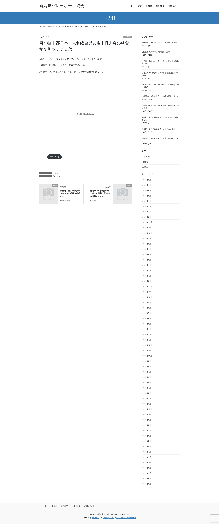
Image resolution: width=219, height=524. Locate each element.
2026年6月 (146, 190)
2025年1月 (146, 281)
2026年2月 (146, 212)
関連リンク (76, 506)
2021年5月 (146, 484)
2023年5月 (146, 382)
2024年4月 (146, 329)
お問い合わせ (89, 506)
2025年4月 (146, 265)
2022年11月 (147, 414)
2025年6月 (146, 254)
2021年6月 (146, 478)
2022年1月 (146, 457)
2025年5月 (146, 260)
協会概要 (64, 506)
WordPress (95, 518)
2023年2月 (146, 398)
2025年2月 (146, 276)
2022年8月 (146, 425)
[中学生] (122, 190)
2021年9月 (146, 468)
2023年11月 (147, 350)
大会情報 (53, 506)
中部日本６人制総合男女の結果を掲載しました (160, 96)
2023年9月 (146, 361)
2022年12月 (147, 409)
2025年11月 (147, 228)
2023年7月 (146, 372)
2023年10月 (147, 356)
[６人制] (48, 190)
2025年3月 (146, 270)
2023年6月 (146, 377)
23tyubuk (42, 157)
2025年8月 (146, 244)
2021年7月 (146, 473)
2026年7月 (146, 185)
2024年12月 (147, 286)
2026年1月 (146, 217)
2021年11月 (147, 462)
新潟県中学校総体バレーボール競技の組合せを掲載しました (100, 193)
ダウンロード (54, 157)
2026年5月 (146, 196)
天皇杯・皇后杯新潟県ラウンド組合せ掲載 (158, 129)
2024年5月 (146, 324)
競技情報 (146, 162)
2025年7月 (146, 249)
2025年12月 (147, 222)
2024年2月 (146, 334)
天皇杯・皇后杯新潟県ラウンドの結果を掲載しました (70, 193)
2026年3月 (146, 206)
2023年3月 (146, 393)
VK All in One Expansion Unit (126, 518)
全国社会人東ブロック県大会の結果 (156, 52)
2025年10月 (147, 233)
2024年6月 (146, 318)
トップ (43, 506)
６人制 (127, 37)
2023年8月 (146, 366)
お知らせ (146, 157)
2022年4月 (146, 446)
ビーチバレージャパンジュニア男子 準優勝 (159, 43)
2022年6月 (146, 436)
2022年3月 (146, 452)
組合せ (58, 176)
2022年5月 (146, 441)
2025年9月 (146, 238)
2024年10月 (147, 297)
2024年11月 (147, 292)
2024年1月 (146, 340)
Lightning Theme (108, 518)
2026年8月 (146, 180)
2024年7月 (146, 313)
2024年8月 (146, 308)
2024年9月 (146, 302)
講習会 (145, 167)
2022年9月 (146, 420)
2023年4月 (146, 388)
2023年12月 (147, 345)
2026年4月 (146, 201)
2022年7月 (146, 430)
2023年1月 (146, 404)
